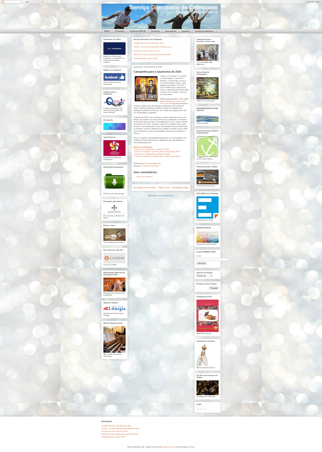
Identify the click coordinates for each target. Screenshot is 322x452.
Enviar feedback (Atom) (165, 196)
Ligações (186, 31)
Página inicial (164, 187)
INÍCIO (107, 31)
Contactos (155, 31)
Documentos (170, 31)
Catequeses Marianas (204, 31)
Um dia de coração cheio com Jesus (147, 51)
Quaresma (154, 166)
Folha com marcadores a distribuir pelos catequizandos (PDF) (157, 152)
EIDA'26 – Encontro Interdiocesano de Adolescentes (153, 47)
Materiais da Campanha (143, 147)
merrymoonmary (168, 447)
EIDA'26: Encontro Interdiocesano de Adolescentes (152, 54)
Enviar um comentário (145, 177)
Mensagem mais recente (144, 187)
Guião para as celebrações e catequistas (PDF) (152, 149)
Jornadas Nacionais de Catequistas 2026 (148, 43)
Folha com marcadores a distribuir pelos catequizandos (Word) (157, 156)
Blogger (191, 447)
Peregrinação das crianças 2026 (145, 58)
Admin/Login (202, 409)
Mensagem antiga (180, 187)
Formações (120, 31)
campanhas (146, 166)
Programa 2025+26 (138, 31)
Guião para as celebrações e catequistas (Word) (152, 154)
